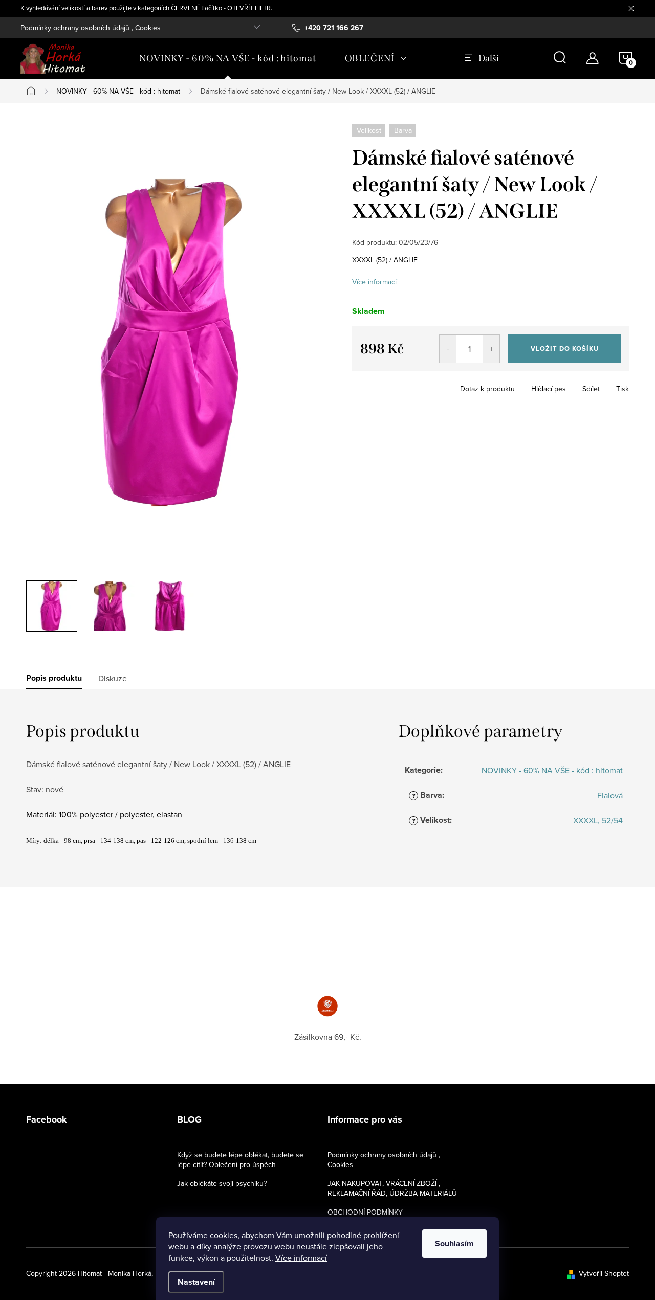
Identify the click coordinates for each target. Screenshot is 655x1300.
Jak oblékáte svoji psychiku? (222, 1183)
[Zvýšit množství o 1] (491, 349)
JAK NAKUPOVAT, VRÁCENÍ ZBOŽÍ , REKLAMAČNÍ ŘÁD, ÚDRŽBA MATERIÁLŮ (392, 1188)
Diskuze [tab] (112, 678)
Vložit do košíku (565, 348)
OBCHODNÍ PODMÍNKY (365, 1212)
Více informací (301, 1257)
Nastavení (196, 1282)
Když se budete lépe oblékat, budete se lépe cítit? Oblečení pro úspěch (240, 1160)
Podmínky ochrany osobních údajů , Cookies (90, 28)
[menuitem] (228, 58)
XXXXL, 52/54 (598, 820)
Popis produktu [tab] (54, 678)
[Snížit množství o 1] (448, 349)
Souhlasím (454, 1243)
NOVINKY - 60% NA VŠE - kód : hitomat (552, 770)
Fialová (610, 795)
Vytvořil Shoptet (604, 1273)
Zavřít (409, 386)
